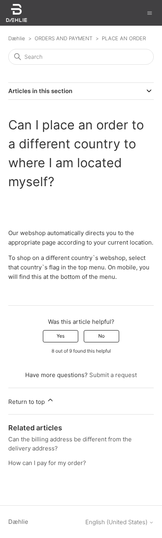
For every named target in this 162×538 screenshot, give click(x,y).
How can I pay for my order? (47, 463)
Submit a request (113, 375)
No (101, 336)
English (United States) (117, 522)
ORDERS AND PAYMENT (63, 38)
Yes (60, 336)
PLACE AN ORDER (124, 38)
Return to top (27, 401)
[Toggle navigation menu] (149, 12)
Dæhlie (16, 38)
